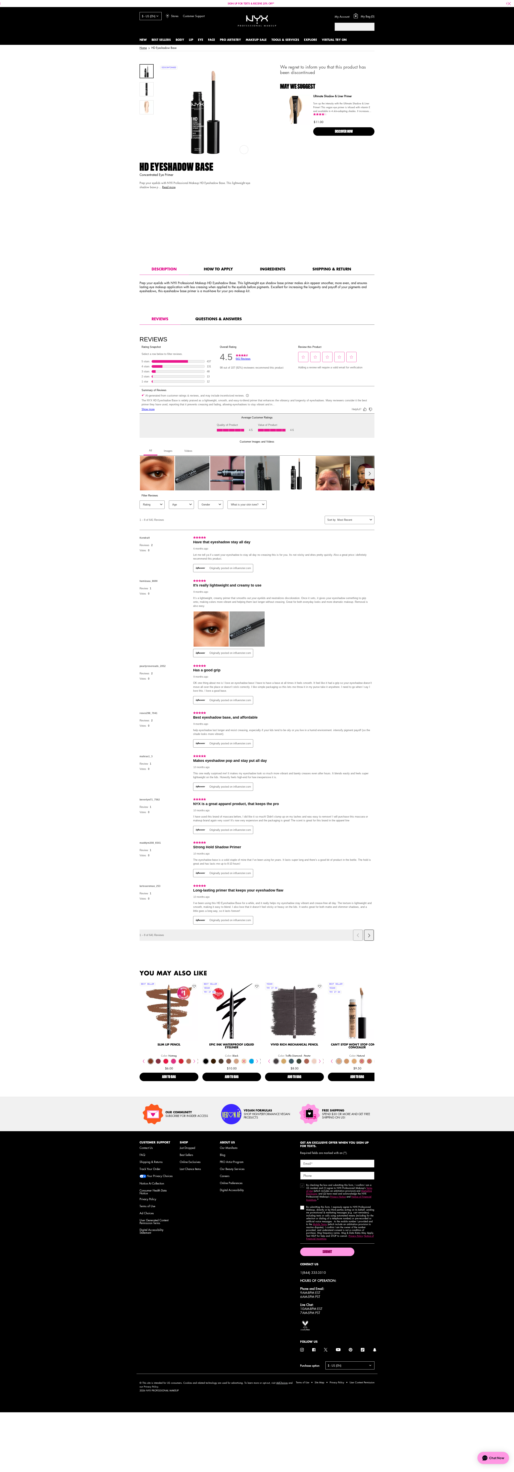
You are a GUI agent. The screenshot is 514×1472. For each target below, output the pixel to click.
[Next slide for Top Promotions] (507, 4)
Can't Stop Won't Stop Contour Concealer (357, 1046)
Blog (222, 1154)
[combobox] (350, 27)
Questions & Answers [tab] (218, 319)
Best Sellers (186, 1154)
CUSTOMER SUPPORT (155, 1142)
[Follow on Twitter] (325, 1350)
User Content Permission (362, 1382)
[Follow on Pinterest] (350, 1350)
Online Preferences (231, 1182)
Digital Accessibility (232, 1189)
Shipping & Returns (151, 1161)
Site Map (319, 1382)
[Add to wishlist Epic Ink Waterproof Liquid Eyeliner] (256, 986)
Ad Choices (147, 1213)
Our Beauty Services (232, 1168)
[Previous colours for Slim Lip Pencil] (143, 1061)
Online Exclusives (190, 1161)
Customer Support (194, 16)
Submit (327, 1252)
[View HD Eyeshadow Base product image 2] (146, 89)
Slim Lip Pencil (168, 1044)
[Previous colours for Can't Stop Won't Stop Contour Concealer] (331, 1061)
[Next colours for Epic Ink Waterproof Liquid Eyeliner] (257, 1061)
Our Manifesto (229, 1147)
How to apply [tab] (218, 269)
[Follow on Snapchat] (374, 1350)
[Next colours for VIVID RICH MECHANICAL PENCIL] (319, 1061)
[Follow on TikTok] (362, 1350)
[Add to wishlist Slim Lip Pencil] (194, 986)
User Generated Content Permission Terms (154, 1221)
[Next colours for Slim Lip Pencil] (194, 1061)
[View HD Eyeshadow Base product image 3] (146, 107)
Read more (168, 187)
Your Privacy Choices (159, 1176)
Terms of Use (147, 1206)
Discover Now (344, 132)
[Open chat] (493, 1458)
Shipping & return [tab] (331, 269)
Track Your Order (150, 1168)
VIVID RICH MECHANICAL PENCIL (294, 1044)
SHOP (184, 1142)
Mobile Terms (320, 1224)
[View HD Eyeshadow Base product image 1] (146, 71)
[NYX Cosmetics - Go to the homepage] (257, 20)
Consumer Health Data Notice (153, 1192)
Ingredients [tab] (272, 269)
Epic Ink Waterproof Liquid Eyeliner (231, 1046)
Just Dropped (187, 1147)
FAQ (142, 1154)
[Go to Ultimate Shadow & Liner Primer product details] (295, 110)
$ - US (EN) (148, 16)
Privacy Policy (148, 1199)
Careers (224, 1175)
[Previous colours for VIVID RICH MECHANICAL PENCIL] (268, 1061)
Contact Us (146, 1147)
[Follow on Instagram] (302, 1350)
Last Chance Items (190, 1168)
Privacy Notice (338, 1196)
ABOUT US (227, 1142)
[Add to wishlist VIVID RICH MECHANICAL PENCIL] (319, 986)
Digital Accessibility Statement (151, 1231)
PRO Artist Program (232, 1161)
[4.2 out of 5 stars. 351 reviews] (320, 114)
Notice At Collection (152, 1183)
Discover (169, 1020)
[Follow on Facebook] (313, 1349)
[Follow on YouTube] (338, 1349)
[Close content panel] (509, 3)
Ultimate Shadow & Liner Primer (332, 96)
